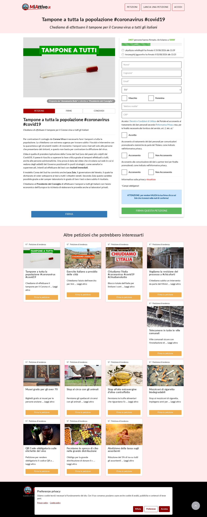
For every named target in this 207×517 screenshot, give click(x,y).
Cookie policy (55, 503)
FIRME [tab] (69, 111)
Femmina (159, 98)
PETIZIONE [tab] (39, 111)
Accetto (132, 135)
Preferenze (151, 509)
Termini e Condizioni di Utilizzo (143, 121)
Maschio (133, 98)
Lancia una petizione (155, 7)
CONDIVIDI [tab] (99, 111)
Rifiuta (138, 509)
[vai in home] (36, 7)
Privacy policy (42, 503)
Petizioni (132, 7)
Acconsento (135, 155)
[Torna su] (196, 505)
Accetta (164, 509)
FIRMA (69, 214)
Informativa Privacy (165, 125)
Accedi (178, 7)
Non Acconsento (163, 155)
